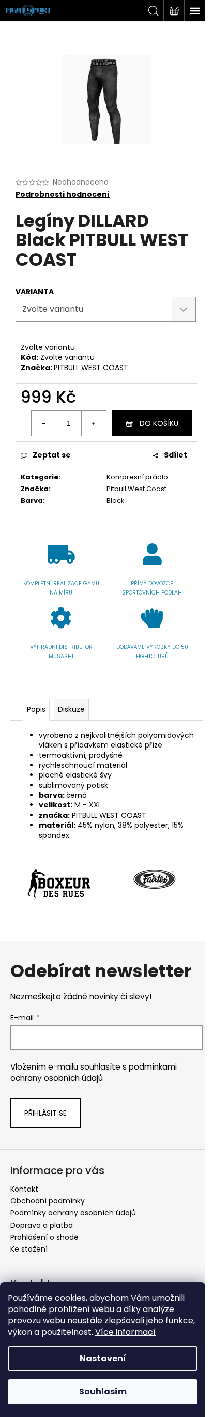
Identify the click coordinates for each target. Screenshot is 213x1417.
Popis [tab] (36, 709)
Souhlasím (103, 1391)
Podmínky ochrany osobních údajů (73, 1213)
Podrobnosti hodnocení (63, 195)
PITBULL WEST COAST (91, 367)
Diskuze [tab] (71, 709)
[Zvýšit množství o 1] (93, 423)
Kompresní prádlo (137, 477)
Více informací (125, 1332)
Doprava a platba (41, 1225)
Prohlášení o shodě (44, 1237)
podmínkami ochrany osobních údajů (93, 1072)
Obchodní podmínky (47, 1201)
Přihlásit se (45, 1113)
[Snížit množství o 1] (44, 423)
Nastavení (103, 1358)
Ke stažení (29, 1249)
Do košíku (159, 423)
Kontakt (24, 1189)
